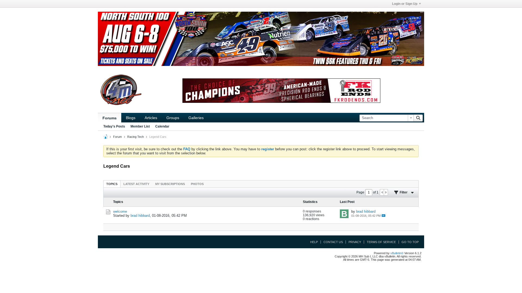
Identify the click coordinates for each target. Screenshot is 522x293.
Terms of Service (381, 242)
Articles (151, 118)
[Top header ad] (261, 39)
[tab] (111, 183)
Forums (109, 118)
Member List (140, 126)
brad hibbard (140, 216)
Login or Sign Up (404, 4)
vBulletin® (396, 253)
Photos (197, 184)
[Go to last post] (383, 215)
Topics (111, 184)
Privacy (355, 242)
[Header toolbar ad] (281, 90)
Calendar (162, 126)
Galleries (196, 118)
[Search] (418, 118)
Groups (172, 118)
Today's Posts (114, 126)
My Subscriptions (170, 184)
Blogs (130, 118)
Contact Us (333, 242)
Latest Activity (136, 184)
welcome (120, 211)
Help (314, 242)
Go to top (410, 242)
